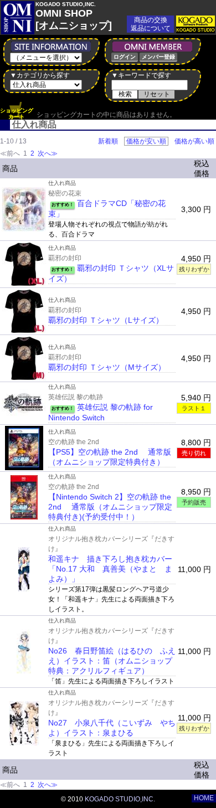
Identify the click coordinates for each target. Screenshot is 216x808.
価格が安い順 (146, 141)
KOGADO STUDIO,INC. (120, 799)
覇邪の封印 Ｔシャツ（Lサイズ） (105, 320)
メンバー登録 (158, 57)
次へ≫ (48, 153)
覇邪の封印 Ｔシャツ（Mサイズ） (107, 367)
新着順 (108, 141)
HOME (204, 798)
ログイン (125, 57)
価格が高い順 (194, 141)
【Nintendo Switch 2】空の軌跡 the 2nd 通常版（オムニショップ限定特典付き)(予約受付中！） (110, 506)
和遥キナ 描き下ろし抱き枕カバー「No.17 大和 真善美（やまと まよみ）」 (110, 568)
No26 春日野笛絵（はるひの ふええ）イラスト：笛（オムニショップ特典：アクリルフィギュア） (112, 660)
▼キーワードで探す (141, 75)
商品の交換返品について (151, 24)
